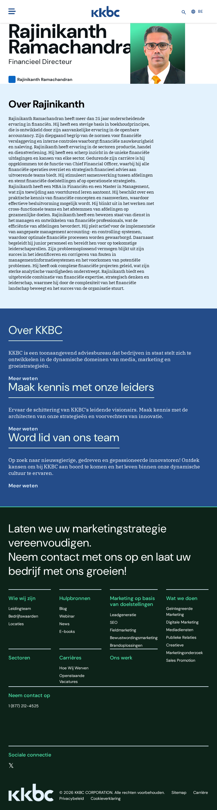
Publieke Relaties (181, 637)
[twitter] (11, 766)
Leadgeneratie (123, 614)
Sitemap (179, 792)
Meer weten (23, 378)
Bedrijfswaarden (23, 616)
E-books (67, 631)
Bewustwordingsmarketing (134, 637)
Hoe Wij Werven (73, 667)
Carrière (200, 792)
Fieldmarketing (123, 630)
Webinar (67, 616)
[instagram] (45, 766)
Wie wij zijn (22, 598)
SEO (114, 622)
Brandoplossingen (126, 645)
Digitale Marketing (182, 622)
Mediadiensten (179, 629)
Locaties (16, 623)
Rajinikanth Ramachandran (44, 79)
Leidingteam (19, 608)
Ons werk (121, 657)
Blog (63, 608)
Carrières (70, 657)
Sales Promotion (180, 660)
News (64, 623)
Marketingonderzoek (184, 652)
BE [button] (200, 11)
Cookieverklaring (106, 798)
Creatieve (175, 645)
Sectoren (19, 657)
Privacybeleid (71, 798)
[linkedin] (34, 766)
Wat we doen (182, 598)
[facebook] (23, 766)
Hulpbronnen (74, 598)
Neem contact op (29, 695)
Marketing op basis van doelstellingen (132, 601)
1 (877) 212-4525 (23, 705)
